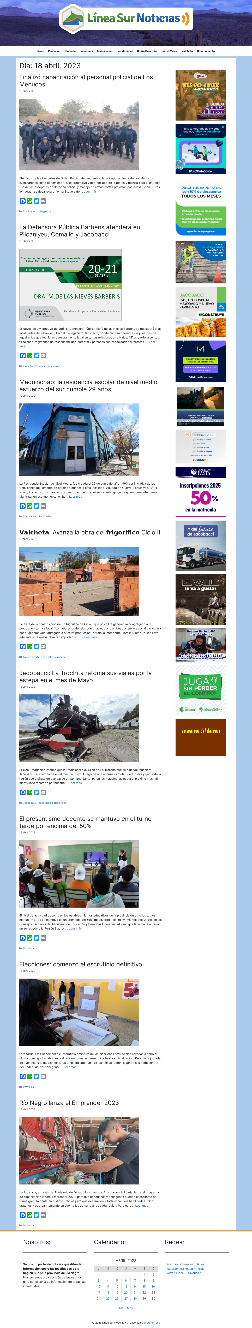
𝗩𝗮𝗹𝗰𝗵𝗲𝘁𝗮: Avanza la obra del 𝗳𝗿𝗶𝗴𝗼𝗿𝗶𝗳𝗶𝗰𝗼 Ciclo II (89, 532)
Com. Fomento (206, 51)
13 (126, 1286)
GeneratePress (151, 1322)
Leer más (90, 191)
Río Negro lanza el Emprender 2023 (69, 1102)
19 (116, 1292)
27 (126, 1298)
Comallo (70, 51)
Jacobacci (86, 51)
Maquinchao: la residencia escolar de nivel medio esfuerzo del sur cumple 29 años (88, 385)
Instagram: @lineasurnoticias (185, 1268)
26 (117, 1298)
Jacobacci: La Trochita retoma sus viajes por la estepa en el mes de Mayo (85, 676)
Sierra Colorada (147, 51)
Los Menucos (125, 51)
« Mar (120, 1308)
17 (98, 1292)
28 (135, 1298)
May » (131, 1308)
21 (135, 1292)
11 (107, 1286)
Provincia (28, 948)
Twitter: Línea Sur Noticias (183, 1273)
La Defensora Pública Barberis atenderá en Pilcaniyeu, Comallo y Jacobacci (79, 230)
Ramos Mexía (169, 51)
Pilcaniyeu (54, 51)
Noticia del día (31, 657)
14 (135, 1286)
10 (98, 1286)
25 (108, 1298)
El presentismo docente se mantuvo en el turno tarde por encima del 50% (85, 822)
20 (126, 1292)
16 (153, 1286)
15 (144, 1286)
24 (98, 1298)
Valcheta (187, 51)
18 (107, 1292)
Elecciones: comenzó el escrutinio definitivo (80, 964)
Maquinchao (104, 51)
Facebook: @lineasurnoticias (184, 1264)
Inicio (40, 51)
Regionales (46, 211)
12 (116, 1286)
